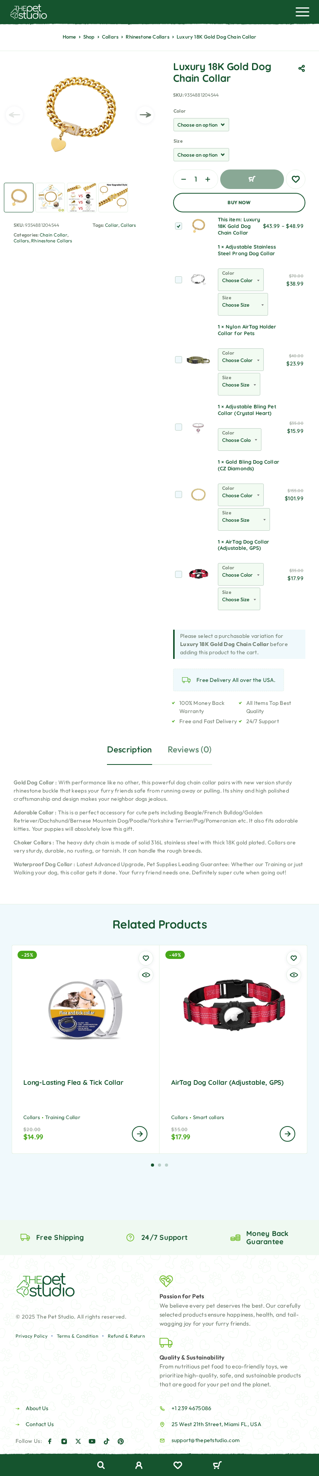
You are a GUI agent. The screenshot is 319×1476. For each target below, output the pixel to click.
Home (69, 37)
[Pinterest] (121, 1441)
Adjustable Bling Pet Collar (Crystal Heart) (247, 409)
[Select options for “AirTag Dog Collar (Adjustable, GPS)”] (287, 1134)
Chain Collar (53, 235)
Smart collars (208, 1117)
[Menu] (302, 11)
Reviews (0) (190, 749)
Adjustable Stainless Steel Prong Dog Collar (247, 250)
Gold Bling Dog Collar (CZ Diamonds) (248, 465)
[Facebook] (50, 1441)
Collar (111, 225)
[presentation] (14, 115)
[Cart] (217, 1466)
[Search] (101, 1465)
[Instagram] (64, 1441)
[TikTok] (107, 1441)
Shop (89, 37)
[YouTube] (92, 1441)
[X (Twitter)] (78, 1441)
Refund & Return (126, 1336)
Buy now (239, 202)
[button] (152, 1165)
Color (180, 111)
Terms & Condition (78, 1336)
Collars (110, 37)
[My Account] (139, 1466)
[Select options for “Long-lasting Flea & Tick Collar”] (139, 1134)
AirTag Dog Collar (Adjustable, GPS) (243, 544)
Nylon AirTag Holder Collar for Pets (247, 329)
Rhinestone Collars (148, 37)
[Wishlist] (177, 1466)
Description (129, 749)
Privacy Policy (31, 1336)
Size (178, 141)
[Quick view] (145, 975)
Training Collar (62, 1117)
